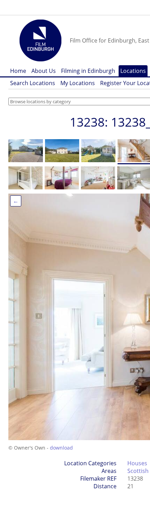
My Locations (77, 83)
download (61, 447)
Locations (133, 71)
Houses (137, 463)
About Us (43, 71)
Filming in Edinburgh (88, 71)
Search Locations (32, 83)
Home (18, 71)
